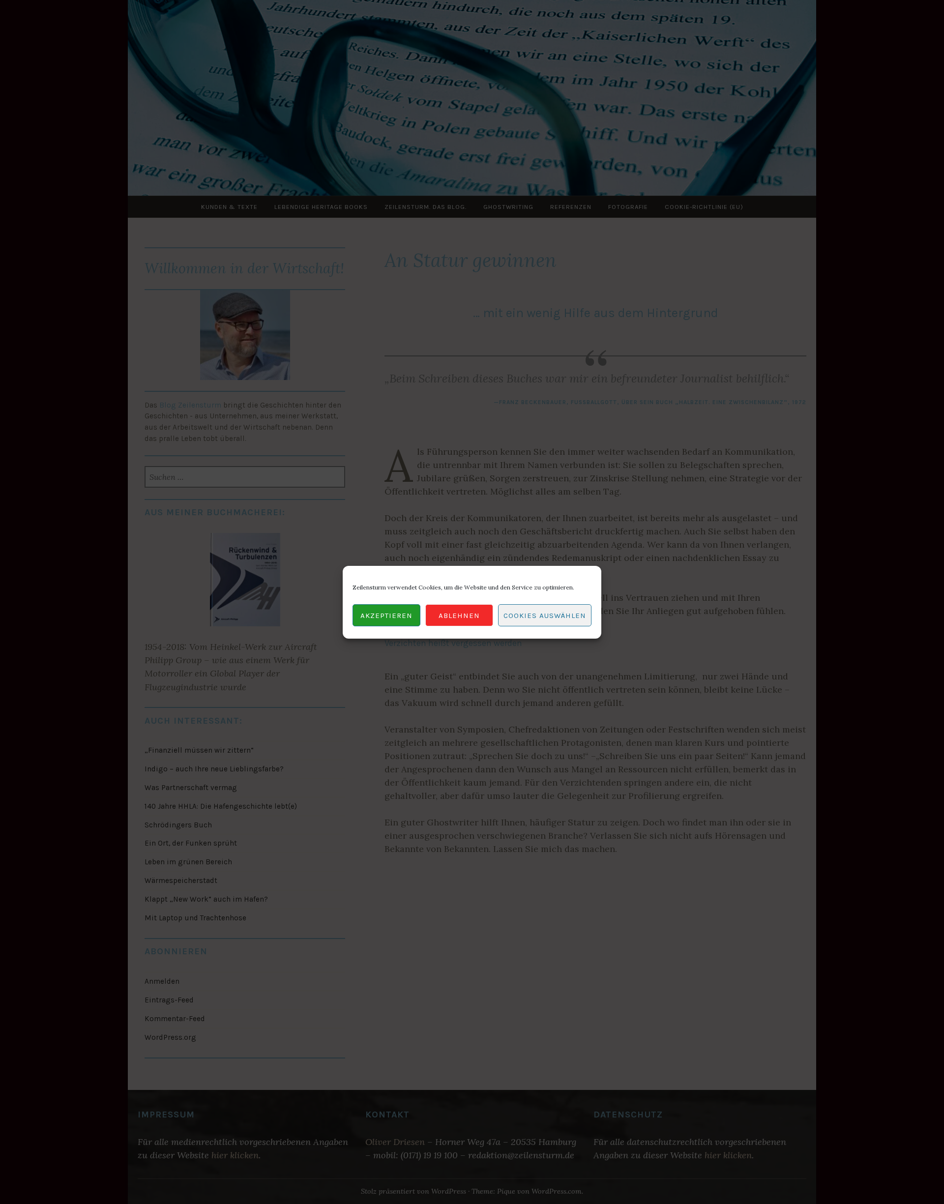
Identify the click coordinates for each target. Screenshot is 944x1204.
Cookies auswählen (544, 615)
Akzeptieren (386, 615)
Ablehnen (459, 615)
